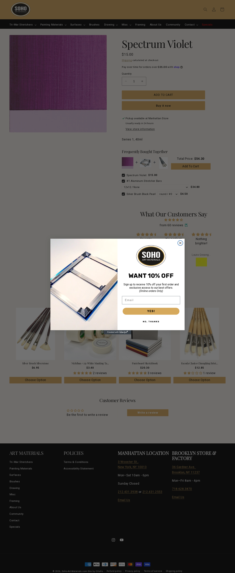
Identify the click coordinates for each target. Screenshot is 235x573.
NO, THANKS (151, 321)
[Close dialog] (180, 243)
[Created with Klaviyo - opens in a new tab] (117, 332)
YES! (151, 311)
